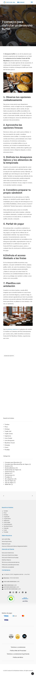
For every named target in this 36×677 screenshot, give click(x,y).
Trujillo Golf (6, 516)
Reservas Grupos (6, 544)
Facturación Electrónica (8, 553)
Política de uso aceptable (8, 567)
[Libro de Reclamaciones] (25, 599)
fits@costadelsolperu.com (10, 585)
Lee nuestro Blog (6, 539)
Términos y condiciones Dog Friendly (18, 654)
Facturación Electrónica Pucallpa (10, 557)
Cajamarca (6, 520)
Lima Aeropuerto (8, 524)
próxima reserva (12, 329)
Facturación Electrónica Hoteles (10, 555)
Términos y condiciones (18, 647)
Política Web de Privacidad (18, 650)
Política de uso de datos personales (10, 564)
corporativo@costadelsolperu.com (12, 589)
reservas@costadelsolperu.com (11, 581)
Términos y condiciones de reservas (10, 562)
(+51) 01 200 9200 (11, 578)
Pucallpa (6, 532)
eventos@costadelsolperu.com (11, 587)
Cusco (5, 530)
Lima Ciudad (7, 522)
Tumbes (6, 511)
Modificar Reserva (6, 560)
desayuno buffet (9, 355)
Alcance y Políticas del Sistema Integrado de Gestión (14, 546)
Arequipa (6, 528)
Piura (5, 513)
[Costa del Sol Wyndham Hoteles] (14, 2)
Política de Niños (18, 657)
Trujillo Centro (7, 518)
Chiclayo (6, 515)
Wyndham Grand (8, 526)
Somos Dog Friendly (7, 541)
